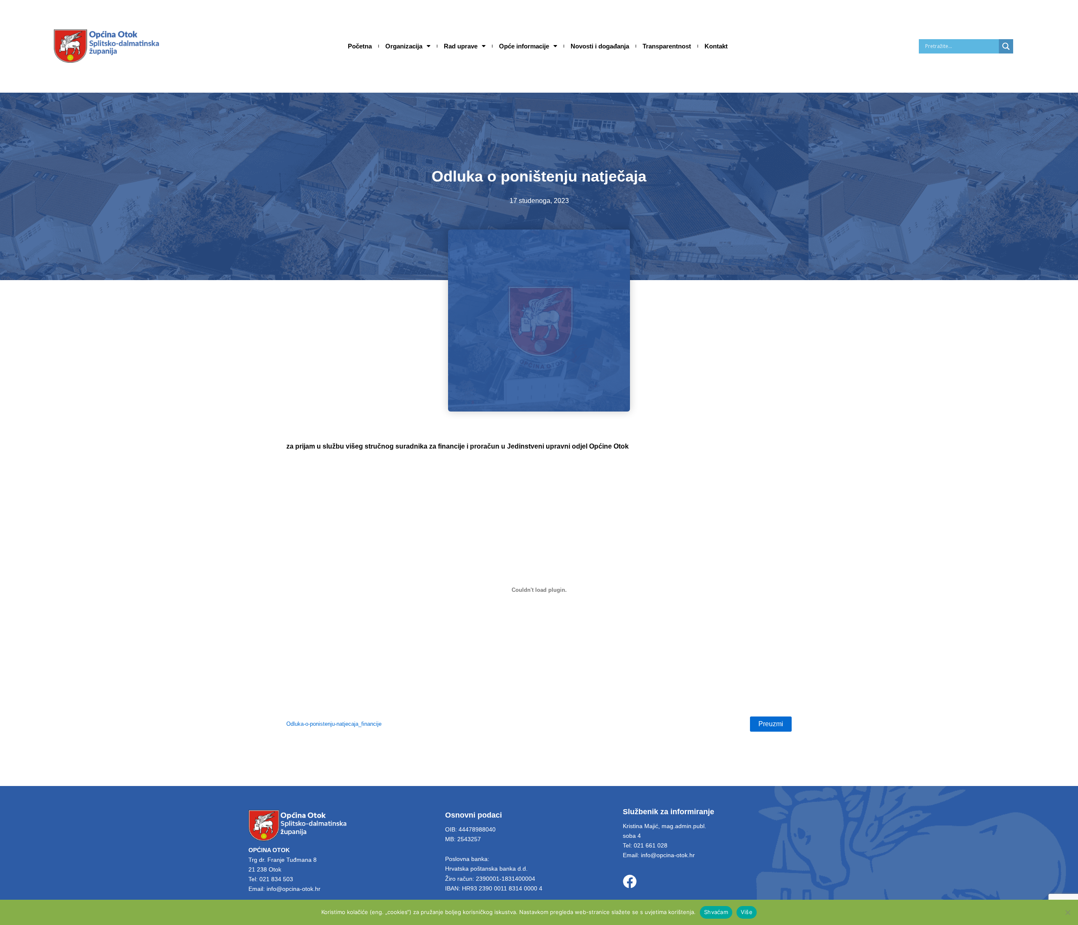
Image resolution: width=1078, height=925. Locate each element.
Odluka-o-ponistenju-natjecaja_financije (334, 724)
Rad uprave (461, 46)
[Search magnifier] (1006, 46)
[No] (1067, 912)
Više (746, 912)
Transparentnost (667, 46)
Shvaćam (716, 912)
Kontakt (716, 46)
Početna (360, 46)
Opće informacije (524, 46)
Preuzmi (770, 723)
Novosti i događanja (600, 46)
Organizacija (403, 46)
